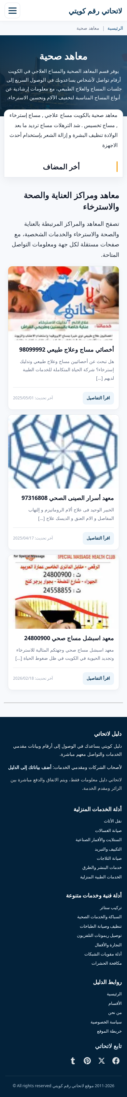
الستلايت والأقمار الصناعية (99, 839)
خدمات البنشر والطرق (102, 867)
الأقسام (115, 1003)
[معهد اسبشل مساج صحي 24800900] (63, 592)
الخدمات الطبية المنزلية (101, 877)
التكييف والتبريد (108, 849)
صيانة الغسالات (108, 830)
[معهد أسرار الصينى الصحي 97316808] (63, 452)
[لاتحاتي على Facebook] (116, 1061)
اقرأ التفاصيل (98, 398)
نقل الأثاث (113, 821)
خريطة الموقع (109, 1031)
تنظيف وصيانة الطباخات (101, 926)
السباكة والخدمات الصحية (99, 917)
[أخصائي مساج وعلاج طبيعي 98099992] (63, 303)
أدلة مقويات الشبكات (103, 954)
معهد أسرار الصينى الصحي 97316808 (67, 498)
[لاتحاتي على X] (101, 1061)
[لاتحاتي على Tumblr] (73, 1061)
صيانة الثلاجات (109, 858)
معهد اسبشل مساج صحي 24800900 (69, 638)
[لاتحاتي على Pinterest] (87, 1061)
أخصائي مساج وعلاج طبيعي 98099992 (66, 349)
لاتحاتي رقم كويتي (95, 10)
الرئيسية (115, 28)
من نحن (115, 1012)
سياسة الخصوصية (106, 1022)
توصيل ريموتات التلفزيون (99, 935)
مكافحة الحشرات (107, 963)
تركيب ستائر (111, 907)
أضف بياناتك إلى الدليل (29, 767)
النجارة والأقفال (108, 945)
